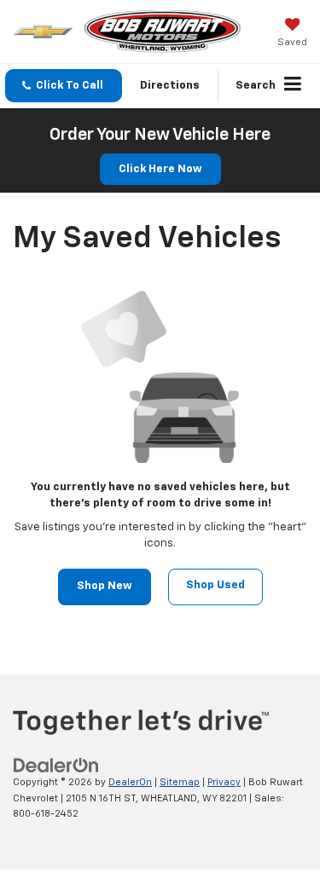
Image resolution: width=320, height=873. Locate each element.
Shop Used (215, 585)
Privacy (224, 782)
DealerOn (130, 782)
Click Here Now (160, 169)
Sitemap (180, 782)
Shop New (104, 586)
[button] (63, 85)
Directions (170, 85)
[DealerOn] (56, 766)
